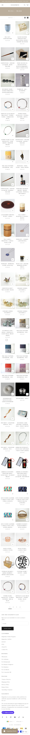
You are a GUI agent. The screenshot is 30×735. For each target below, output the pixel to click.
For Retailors (5, 667)
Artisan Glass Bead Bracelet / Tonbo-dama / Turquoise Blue (7, 116)
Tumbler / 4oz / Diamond (22, 90)
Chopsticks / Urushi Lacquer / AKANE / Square (22, 141)
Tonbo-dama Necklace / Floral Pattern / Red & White (22, 116)
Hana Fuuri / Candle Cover (7, 549)
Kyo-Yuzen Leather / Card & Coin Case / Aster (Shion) (7, 526)
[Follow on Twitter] (6, 717)
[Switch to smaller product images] (27, 17)
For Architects (5, 669)
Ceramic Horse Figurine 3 (22, 312)
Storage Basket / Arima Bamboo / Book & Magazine (8, 573)
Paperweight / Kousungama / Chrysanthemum (7, 400)
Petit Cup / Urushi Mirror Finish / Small (22, 265)
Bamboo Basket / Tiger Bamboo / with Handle (22, 526)
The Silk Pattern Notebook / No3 (7, 376)
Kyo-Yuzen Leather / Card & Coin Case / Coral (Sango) (7, 499)
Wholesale (4, 656)
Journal (4, 641)
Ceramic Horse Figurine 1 (8, 312)
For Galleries (5, 659)
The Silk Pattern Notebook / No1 (22, 376)
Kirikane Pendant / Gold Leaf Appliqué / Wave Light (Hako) (22, 449)
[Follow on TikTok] (19, 717)
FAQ (3, 644)
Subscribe (7, 628)
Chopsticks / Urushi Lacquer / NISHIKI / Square (8, 190)
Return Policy (5, 687)
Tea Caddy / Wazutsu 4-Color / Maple (22, 216)
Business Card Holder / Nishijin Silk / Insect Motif (22, 424)
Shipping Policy (6, 682)
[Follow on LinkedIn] (23, 717)
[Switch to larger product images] (25, 17)
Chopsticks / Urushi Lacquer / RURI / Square (8, 65)
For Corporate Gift (6, 672)
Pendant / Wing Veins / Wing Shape (22, 166)
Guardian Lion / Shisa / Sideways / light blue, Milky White (8, 333)
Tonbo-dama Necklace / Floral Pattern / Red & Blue (7, 598)
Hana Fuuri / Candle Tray (22, 549)
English (18, 721)
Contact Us (4, 649)
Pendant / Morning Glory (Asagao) (7, 264)
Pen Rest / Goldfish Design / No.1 (7, 448)
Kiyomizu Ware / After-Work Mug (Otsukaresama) (7, 91)
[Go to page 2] (20, 607)
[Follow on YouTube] (15, 717)
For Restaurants (6, 662)
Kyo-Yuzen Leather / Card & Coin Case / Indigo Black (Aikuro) (22, 500)
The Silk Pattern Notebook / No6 (22, 331)
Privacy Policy (5, 684)
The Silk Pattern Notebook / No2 (7, 166)
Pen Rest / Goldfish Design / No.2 (7, 423)
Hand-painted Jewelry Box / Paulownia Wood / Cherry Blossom (22, 39)
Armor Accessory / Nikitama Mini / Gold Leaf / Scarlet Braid (7, 474)
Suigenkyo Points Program (9, 636)
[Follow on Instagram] (11, 717)
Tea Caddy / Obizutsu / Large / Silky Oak (8, 241)
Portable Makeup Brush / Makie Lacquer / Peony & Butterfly (22, 191)
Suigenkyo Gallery (6, 639)
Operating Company (7, 689)
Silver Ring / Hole (22, 398)
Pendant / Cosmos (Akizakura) (22, 240)
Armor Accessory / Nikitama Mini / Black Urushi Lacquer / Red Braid (22, 474)
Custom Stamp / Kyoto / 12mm (22, 572)
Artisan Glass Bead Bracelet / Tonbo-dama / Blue (22, 597)
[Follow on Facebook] (2, 717)
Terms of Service (6, 679)
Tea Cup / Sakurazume (7, 38)
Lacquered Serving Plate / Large (7, 215)
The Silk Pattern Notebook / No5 (22, 357)
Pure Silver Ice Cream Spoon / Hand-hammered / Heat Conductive (22, 65)
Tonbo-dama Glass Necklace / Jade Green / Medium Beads (7, 142)
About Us (4, 647)
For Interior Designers (7, 664)
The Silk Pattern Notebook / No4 (7, 357)
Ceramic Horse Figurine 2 (22, 289)
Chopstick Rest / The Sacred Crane (8, 289)
